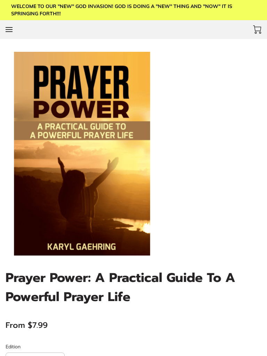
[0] (257, 29)
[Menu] (9, 29)
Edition (13, 347)
